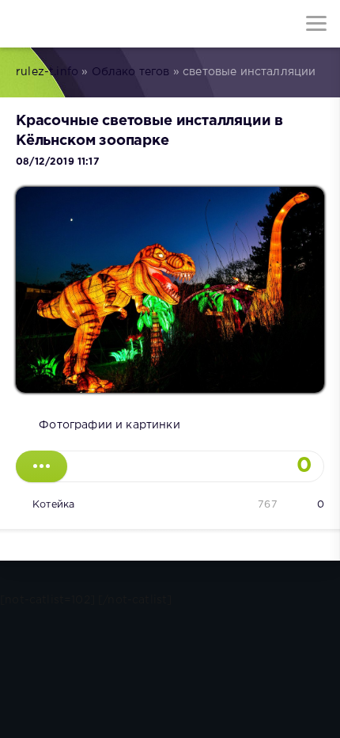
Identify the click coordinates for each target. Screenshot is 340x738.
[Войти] (71, 24)
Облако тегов (131, 72)
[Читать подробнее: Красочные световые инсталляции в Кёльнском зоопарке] (41, 466)
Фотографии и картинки (109, 425)
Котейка (53, 504)
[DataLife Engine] (23, 24)
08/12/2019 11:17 (57, 162)
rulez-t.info (47, 72)
